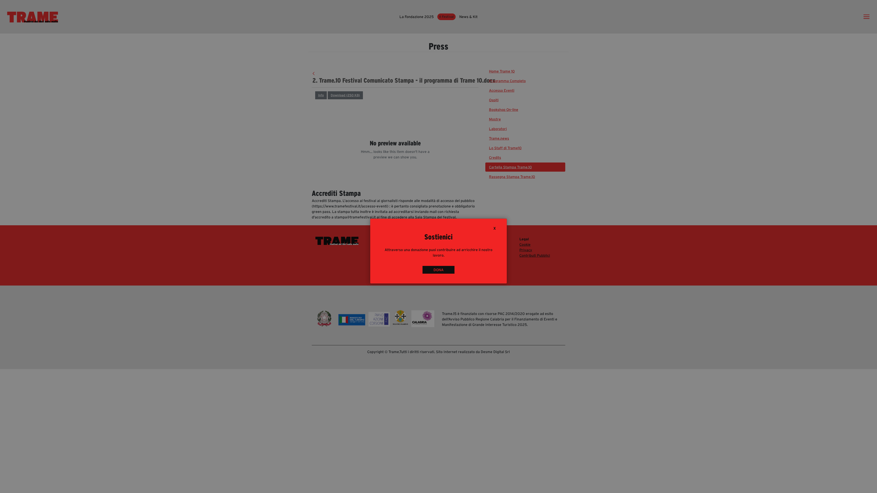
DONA (438, 270)
